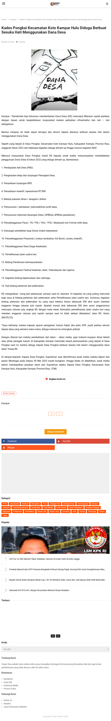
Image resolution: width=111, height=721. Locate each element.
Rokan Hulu (54, 511)
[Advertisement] (55, 473)
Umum (102, 511)
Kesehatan (36, 507)
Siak (74, 511)
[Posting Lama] (59, 414)
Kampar (22, 42)
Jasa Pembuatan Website (15, 707)
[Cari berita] (107, 4)
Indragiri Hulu (68, 504)
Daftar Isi (8, 700)
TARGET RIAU (62, 716)
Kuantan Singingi (92, 507)
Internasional (83, 504)
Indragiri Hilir (55, 504)
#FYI (5, 504)
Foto (45, 504)
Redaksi (7, 703)
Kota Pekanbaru (75, 507)
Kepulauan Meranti (20, 507)
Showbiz (65, 511)
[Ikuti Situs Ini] (28, 447)
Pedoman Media (11, 685)
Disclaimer (8, 679)
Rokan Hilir (42, 511)
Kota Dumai (61, 507)
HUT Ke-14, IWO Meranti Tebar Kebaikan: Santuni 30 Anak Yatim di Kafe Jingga (44, 559)
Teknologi (92, 511)
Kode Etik (8, 682)
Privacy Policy (10, 688)
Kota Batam (48, 507)
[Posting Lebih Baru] (51, 414)
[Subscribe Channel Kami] (83, 441)
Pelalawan (17, 511)
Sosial (82, 511)
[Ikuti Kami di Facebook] (28, 441)
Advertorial (14, 504)
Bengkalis (36, 504)
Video (5, 515)
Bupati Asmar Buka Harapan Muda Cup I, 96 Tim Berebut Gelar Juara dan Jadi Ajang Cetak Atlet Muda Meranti (58, 580)
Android (25, 504)
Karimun (6, 507)
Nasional (6, 511)
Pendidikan (29, 511)
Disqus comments (55, 432)
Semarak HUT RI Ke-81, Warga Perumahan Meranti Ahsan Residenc (39, 590)
